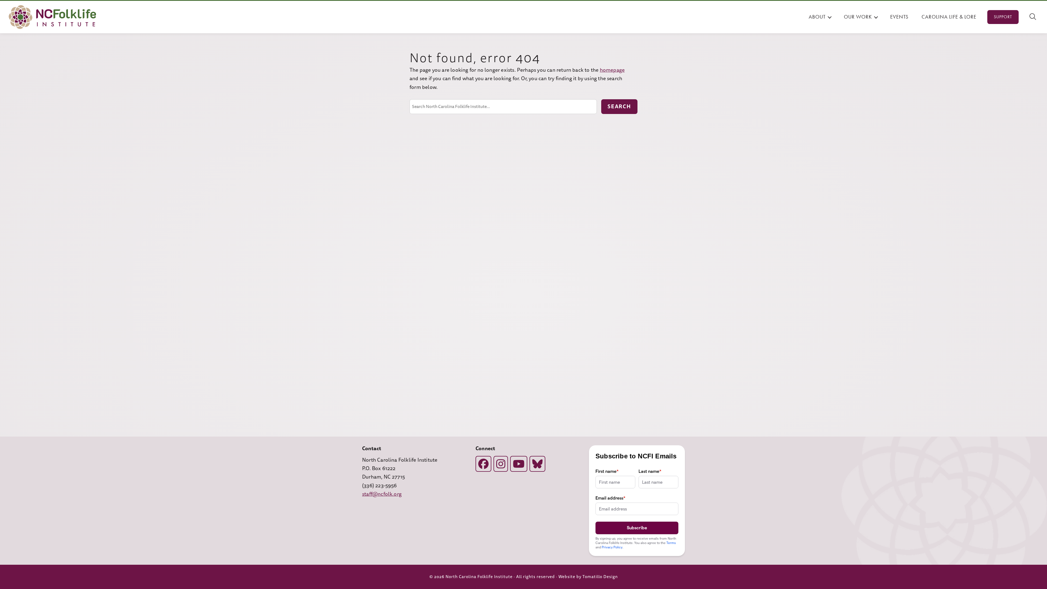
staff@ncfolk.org (382, 494)
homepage (612, 70)
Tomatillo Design (600, 577)
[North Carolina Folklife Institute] (52, 17)
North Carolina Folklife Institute (479, 577)
